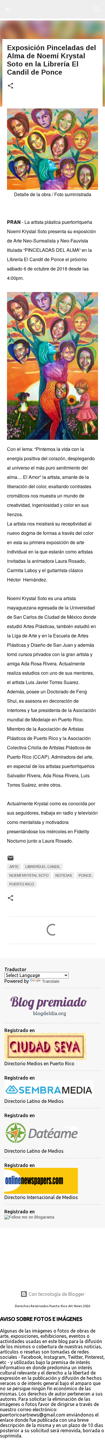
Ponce (85, 875)
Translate (51, 981)
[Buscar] (96, 9)
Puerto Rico (21, 884)
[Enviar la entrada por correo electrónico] (10, 860)
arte (14, 867)
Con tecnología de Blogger (56, 1294)
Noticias (63, 875)
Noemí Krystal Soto (29, 875)
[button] (10, 86)
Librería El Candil (42, 867)
